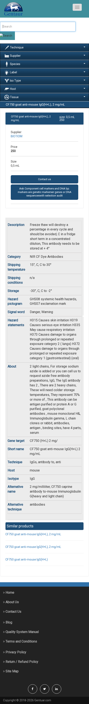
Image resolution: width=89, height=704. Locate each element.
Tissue (14, 97)
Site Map (12, 671)
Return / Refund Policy (21, 662)
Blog (8, 622)
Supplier (15, 55)
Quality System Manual (22, 632)
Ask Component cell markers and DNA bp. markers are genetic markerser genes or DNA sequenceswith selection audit (44, 192)
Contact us (44, 179)
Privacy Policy (15, 652)
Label (13, 72)
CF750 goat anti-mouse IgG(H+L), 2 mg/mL (33, 534)
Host (13, 88)
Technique (17, 47)
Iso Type (15, 80)
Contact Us (13, 612)
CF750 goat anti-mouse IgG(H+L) (26, 559)
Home (9, 592)
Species (15, 63)
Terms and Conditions (21, 641)
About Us (12, 602)
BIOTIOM (16, 136)
